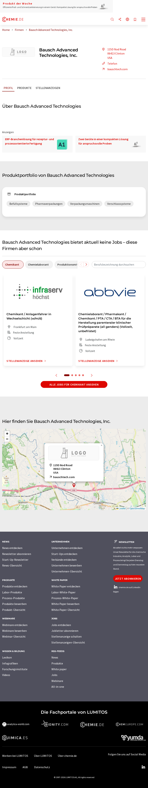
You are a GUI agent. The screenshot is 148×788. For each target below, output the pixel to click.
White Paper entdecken (65, 586)
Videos (6, 675)
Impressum (9, 767)
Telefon (112, 63)
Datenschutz (42, 767)
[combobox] (119, 264)
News (54, 657)
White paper (59, 669)
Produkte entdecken (14, 586)
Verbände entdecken (64, 559)
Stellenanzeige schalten (66, 636)
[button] (74, 485)
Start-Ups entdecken (64, 554)
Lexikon (7, 657)
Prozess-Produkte (13, 598)
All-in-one (57, 686)
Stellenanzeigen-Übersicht (68, 642)
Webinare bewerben (14, 630)
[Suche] (112, 19)
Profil (8, 88)
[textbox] (118, 264)
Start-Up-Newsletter (15, 559)
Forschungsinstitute (14, 669)
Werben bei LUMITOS (15, 756)
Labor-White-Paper (63, 592)
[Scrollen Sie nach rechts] (86, 264)
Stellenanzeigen (48, 88)
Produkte (24, 88)
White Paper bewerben (65, 604)
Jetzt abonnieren (128, 578)
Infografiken (10, 663)
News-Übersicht (12, 565)
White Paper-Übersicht (65, 610)
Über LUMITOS (43, 756)
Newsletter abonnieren (16, 554)
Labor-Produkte (12, 592)
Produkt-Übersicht (13, 610)
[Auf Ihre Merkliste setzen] (135, 20)
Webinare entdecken (14, 625)
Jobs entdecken (61, 625)
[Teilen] (119, 19)
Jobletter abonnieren (64, 630)
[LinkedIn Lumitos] (143, 767)
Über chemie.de (67, 756)
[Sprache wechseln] (127, 19)
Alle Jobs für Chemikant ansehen (74, 384)
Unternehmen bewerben (66, 565)
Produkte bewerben (14, 604)
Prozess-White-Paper (64, 598)
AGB (25, 767)
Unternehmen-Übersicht (66, 571)
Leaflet (122, 508)
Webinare (57, 681)
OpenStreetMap (137, 508)
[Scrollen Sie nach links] (81, 264)
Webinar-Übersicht (14, 636)
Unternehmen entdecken (66, 548)
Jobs (54, 675)
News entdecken (12, 548)
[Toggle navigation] (143, 19)
